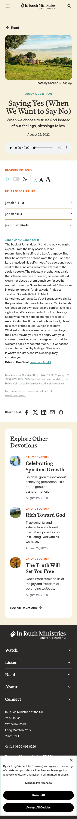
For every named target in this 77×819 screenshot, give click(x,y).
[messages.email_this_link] (52, 412)
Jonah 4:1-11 (31, 240)
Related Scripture (20, 191)
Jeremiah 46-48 (40, 362)
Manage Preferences (38, 783)
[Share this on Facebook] (26, 412)
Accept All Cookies (38, 807)
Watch (11, 650)
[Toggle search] (69, 6)
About (11, 686)
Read (15, 27)
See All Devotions (23, 608)
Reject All (38, 795)
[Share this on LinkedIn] (43, 412)
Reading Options (18, 169)
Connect (13, 699)
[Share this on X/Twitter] (35, 412)
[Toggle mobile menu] (8, 6)
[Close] (71, 760)
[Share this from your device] (61, 412)
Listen (11, 662)
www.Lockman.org (15, 395)
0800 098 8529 (25, 746)
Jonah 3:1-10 (13, 240)
